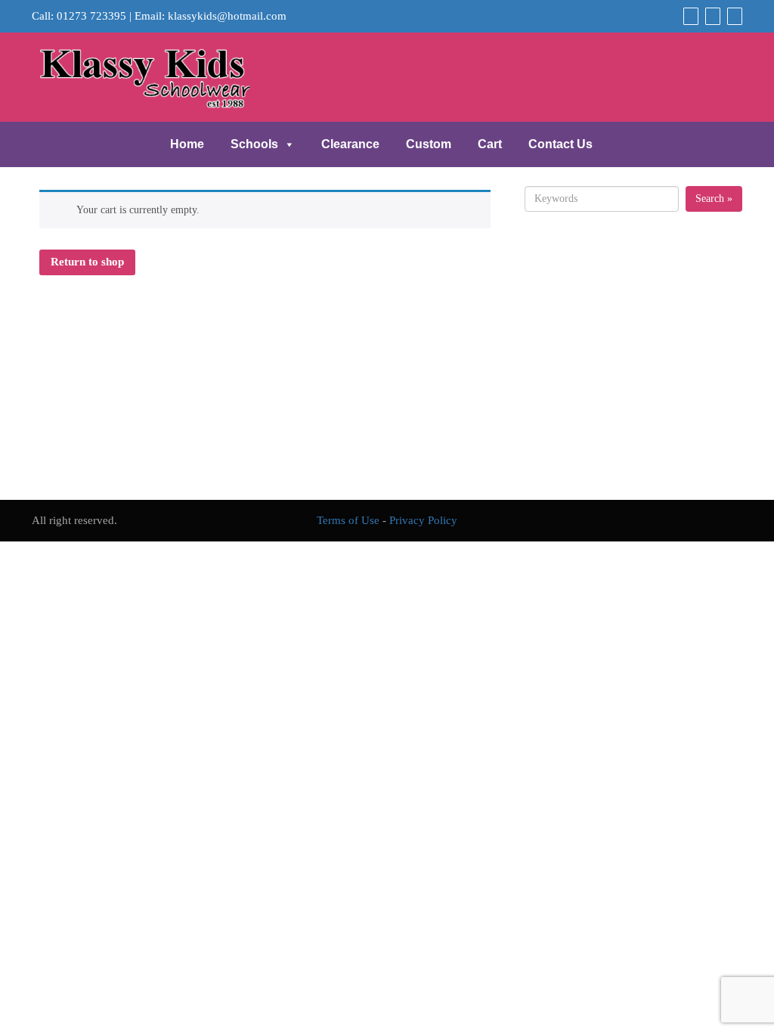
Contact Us (560, 144)
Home (187, 144)
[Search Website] (732, 16)
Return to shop (87, 262)
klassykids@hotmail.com (227, 16)
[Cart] (689, 16)
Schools (254, 144)
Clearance (350, 144)
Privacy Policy (423, 520)
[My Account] (710, 16)
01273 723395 (91, 16)
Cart (490, 144)
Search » (713, 198)
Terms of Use (348, 520)
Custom (428, 144)
